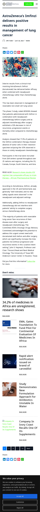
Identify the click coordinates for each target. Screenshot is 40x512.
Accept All (20, 496)
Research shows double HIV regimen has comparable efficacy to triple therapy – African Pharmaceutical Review (19, 175)
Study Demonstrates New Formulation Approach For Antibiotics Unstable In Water (28, 395)
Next (28, 448)
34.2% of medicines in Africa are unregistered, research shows (18, 306)
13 (22, 448)
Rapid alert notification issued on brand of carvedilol (26, 362)
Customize (20, 502)
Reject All (20, 508)
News (28, 41)
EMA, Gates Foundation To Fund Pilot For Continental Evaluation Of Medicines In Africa (28, 331)
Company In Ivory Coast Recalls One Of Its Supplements (28, 428)
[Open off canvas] (37, 4)
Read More (6, 316)
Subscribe (28, 4)
